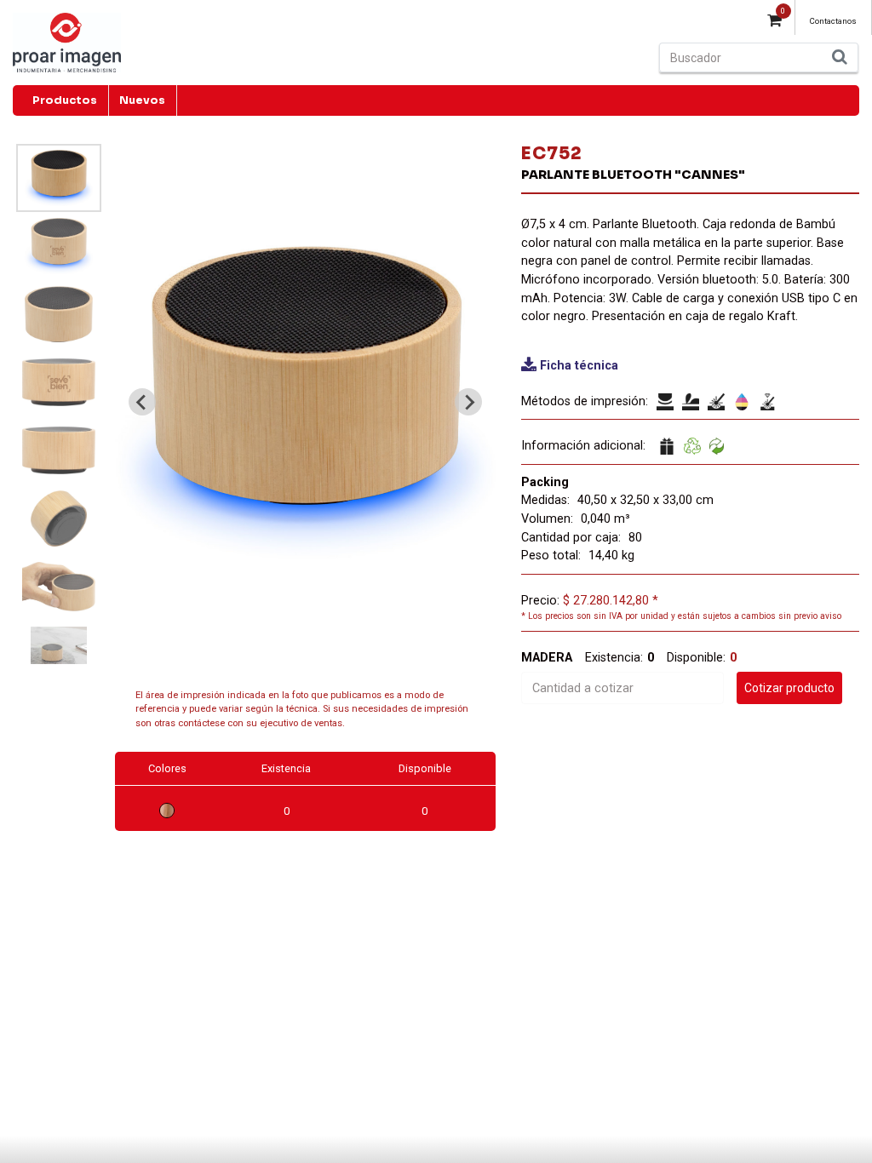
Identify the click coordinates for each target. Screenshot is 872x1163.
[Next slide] (468, 401)
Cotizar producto (789, 688)
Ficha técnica (579, 365)
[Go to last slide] (142, 401)
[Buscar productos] (840, 57)
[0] (774, 22)
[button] (58, 178)
